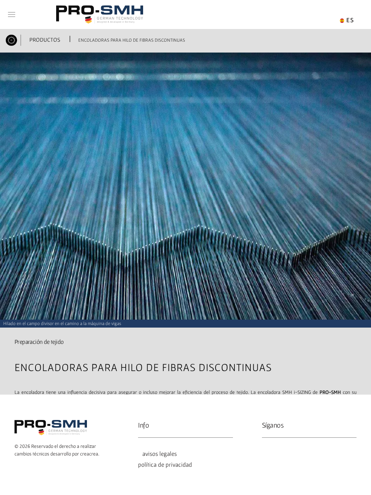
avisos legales (158, 453)
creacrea (89, 454)
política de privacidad (165, 464)
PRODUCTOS (44, 39)
